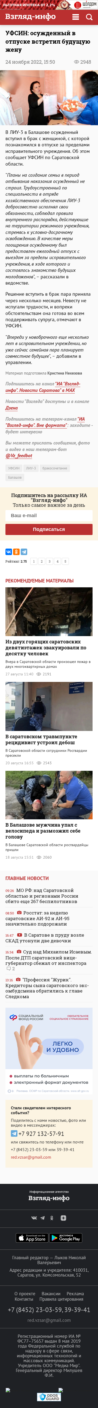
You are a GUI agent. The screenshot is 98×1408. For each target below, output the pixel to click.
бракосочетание (54, 468)
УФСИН (14, 468)
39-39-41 (66, 1149)
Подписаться (49, 529)
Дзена (11, 408)
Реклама (75, 1294)
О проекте (24, 1294)
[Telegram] (24, 552)
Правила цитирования (61, 1299)
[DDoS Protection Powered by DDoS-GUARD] (49, 1400)
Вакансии (51, 1294)
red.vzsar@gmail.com (31, 1157)
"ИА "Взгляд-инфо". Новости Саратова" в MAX (42, 387)
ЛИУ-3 (31, 468)
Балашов (15, 477)
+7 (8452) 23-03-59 (29, 1149)
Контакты (24, 1299)
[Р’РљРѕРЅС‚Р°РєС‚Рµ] (8, 552)
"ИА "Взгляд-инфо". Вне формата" (45, 422)
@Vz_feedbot (18, 455)
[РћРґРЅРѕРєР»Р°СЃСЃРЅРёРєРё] (16, 552)
